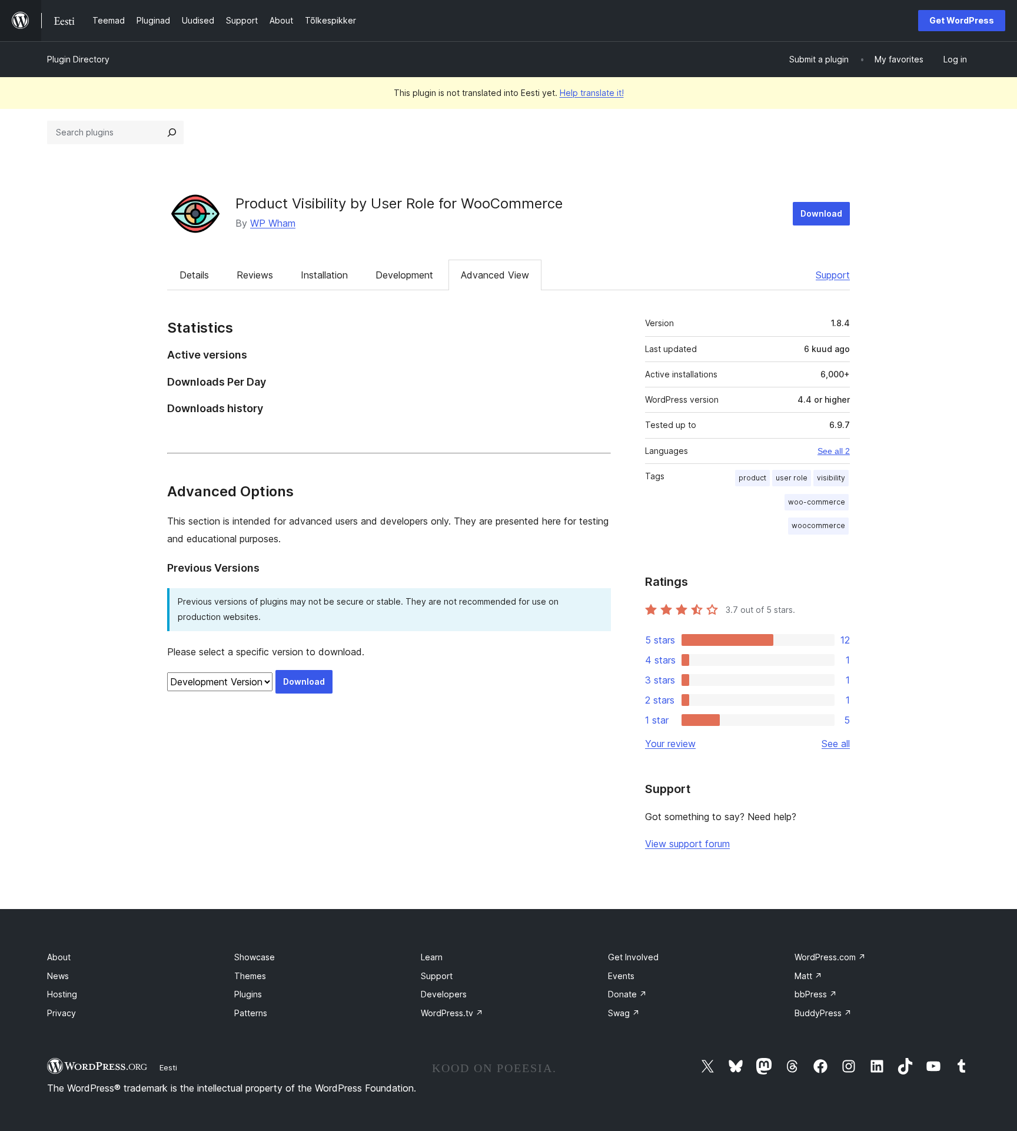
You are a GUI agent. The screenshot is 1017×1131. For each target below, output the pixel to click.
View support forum (687, 844)
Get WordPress (961, 20)
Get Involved (633, 957)
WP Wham (272, 223)
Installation (324, 275)
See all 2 (833, 451)
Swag (624, 1013)
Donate (627, 994)
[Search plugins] (172, 132)
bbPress (816, 994)
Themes (250, 976)
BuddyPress (823, 1013)
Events (621, 976)
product (752, 477)
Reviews (255, 275)
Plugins (248, 994)
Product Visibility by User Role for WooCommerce (399, 203)
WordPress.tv (452, 1013)
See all (836, 743)
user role (791, 477)
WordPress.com (830, 957)
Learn (432, 957)
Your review (670, 743)
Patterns (250, 1013)
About (59, 957)
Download (821, 213)
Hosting (62, 994)
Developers (444, 994)
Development (404, 275)
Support (833, 275)
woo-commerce (816, 501)
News (58, 976)
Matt (808, 976)
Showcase (254, 957)
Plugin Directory (78, 59)
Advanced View (495, 275)
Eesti (168, 1067)
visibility (831, 477)
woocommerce (818, 525)
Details (194, 275)
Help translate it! (592, 93)
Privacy (61, 1013)
